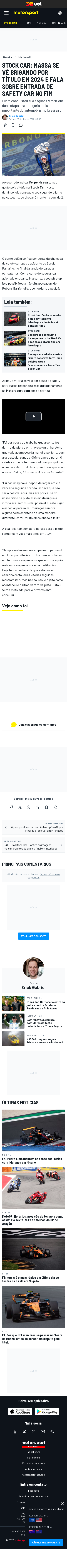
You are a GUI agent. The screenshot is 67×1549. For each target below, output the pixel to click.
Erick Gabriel (16, 116)
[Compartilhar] (5, 125)
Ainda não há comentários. (33, 875)
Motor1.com (33, 1457)
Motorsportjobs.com (33, 1463)
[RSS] (52, 1431)
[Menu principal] (6, 13)
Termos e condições (22, 1530)
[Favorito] (12, 125)
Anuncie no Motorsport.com (33, 1496)
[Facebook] (11, 807)
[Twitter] (20, 807)
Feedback (33, 1490)
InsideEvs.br (33, 1451)
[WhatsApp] (28, 807)
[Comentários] (21, 125)
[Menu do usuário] (59, 12)
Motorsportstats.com (33, 1474)
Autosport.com (33, 1468)
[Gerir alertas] (55, 807)
